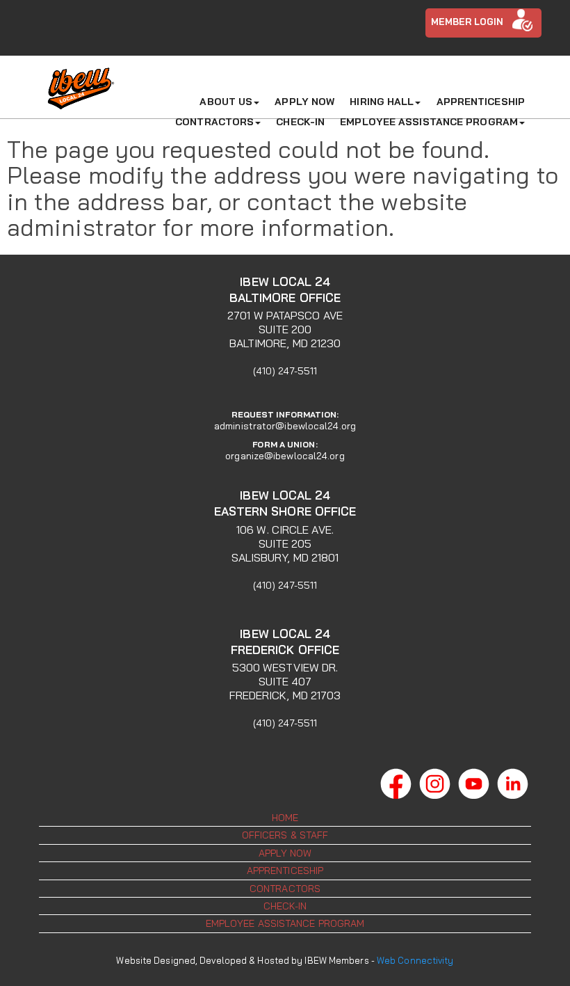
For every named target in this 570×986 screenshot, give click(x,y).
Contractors (214, 122)
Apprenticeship (481, 101)
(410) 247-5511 (285, 371)
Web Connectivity (415, 960)
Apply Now (304, 101)
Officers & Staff (285, 835)
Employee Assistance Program (429, 122)
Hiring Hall (382, 101)
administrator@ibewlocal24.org (285, 426)
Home (285, 817)
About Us (226, 101)
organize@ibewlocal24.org (284, 456)
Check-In (300, 122)
